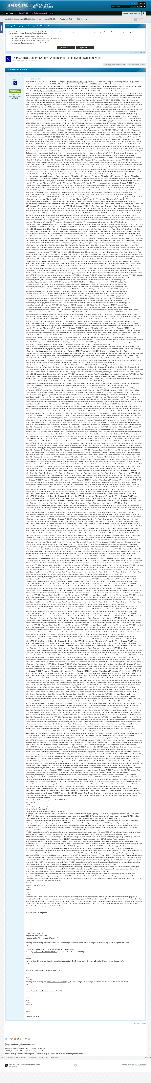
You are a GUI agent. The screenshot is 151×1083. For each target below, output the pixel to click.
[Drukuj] (26, 1038)
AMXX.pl (135, 1066)
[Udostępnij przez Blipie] (15, 1038)
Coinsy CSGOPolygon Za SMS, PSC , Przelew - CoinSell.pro (25, 1048)
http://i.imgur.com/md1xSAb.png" (81, 896)
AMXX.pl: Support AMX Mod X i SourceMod (13, 1057)
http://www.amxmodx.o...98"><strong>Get (45, 949)
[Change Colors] (144, 6)
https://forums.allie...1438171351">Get (44, 952)
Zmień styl (11, 1064)
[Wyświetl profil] (15, 83)
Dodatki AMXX (23, 13)
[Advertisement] (45, 1031)
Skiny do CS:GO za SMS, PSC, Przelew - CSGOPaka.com (24, 1050)
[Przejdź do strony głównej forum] (29, 5)
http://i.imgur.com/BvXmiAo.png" (77, 82)
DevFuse (142, 52)
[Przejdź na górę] (75, 1065)
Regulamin (148, 1057)
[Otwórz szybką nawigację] (143, 13)
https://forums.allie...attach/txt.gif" (58, 961)
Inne (51, 13)
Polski (17, 1064)
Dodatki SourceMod (40, 13)
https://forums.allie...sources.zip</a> (43, 991)
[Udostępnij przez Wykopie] (11, 1038)
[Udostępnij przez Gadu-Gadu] (20, 1038)
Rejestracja (142, 3)
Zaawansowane (141, 6)
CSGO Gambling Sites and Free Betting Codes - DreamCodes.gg (26, 1054)
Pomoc (38, 1064)
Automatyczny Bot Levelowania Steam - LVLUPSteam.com (24, 1052)
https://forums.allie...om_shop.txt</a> (44, 970)
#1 (141, 75)
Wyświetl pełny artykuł (33, 1016)
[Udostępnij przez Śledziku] (18, 1038)
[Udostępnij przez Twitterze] (6, 1038)
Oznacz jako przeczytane (28, 1064)
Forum (10, 13)
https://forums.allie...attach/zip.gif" (58, 982)
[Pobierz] (29, 1038)
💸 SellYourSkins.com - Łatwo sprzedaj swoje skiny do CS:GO (67, 1054)
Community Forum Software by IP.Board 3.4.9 (133, 1064)
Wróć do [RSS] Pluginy (140, 1023)
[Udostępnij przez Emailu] (23, 1038)
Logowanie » (133, 3)
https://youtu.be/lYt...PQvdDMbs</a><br (50, 91)
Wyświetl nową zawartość (131, 13)
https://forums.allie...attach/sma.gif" (58, 943)
